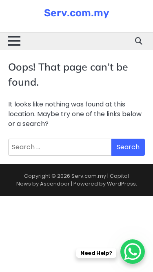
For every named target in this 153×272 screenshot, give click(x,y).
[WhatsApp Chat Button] (132, 251)
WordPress (121, 183)
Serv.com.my (76, 13)
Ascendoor (55, 183)
